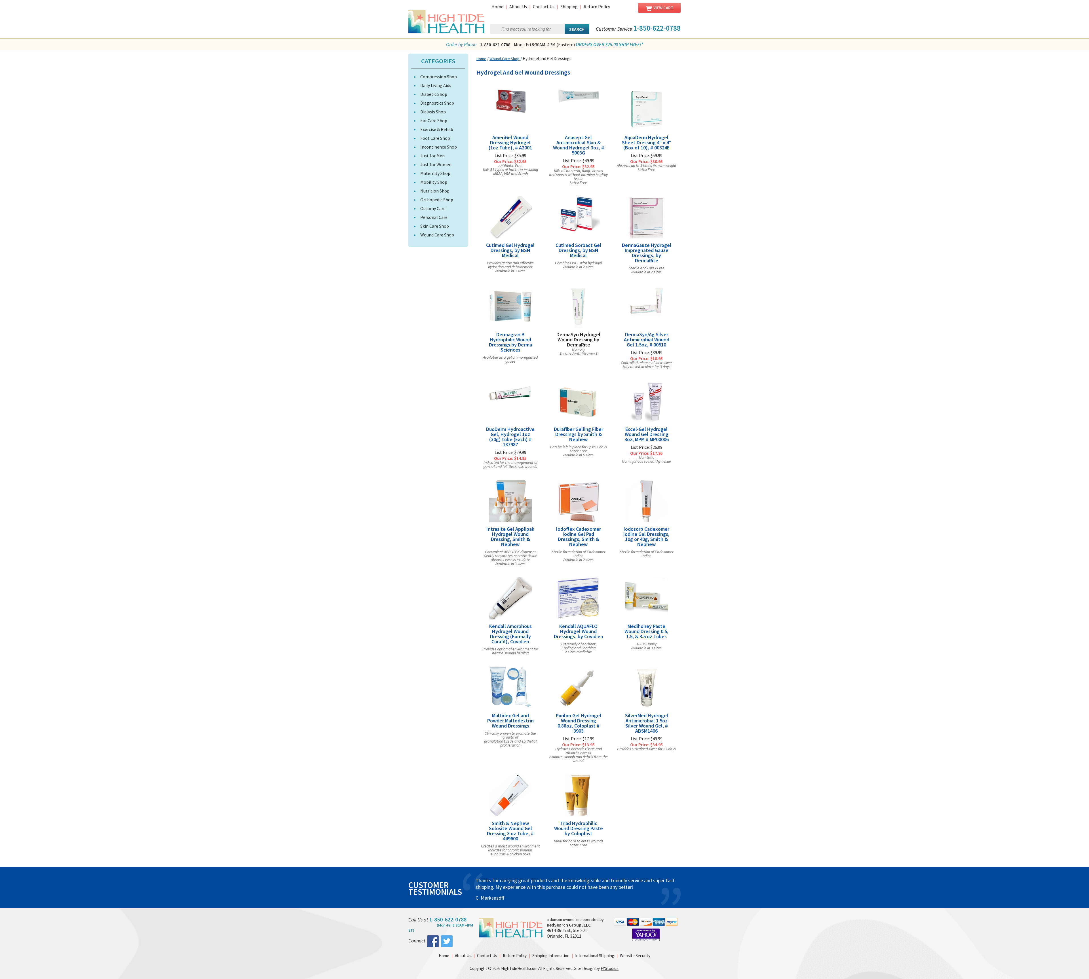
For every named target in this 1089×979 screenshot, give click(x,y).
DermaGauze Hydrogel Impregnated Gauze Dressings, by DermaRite (646, 253)
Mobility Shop (433, 182)
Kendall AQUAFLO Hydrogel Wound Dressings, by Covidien (578, 631)
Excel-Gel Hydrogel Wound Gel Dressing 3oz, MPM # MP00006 (646, 434)
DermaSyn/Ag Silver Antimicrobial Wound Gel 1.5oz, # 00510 (646, 339)
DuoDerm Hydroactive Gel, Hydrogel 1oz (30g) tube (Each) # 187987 (510, 437)
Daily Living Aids (435, 85)
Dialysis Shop (433, 112)
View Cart (663, 7)
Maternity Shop (435, 173)
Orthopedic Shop (436, 199)
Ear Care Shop (433, 120)
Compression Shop (438, 76)
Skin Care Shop (434, 226)
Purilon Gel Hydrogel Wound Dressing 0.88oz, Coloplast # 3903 (578, 723)
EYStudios (610, 975)
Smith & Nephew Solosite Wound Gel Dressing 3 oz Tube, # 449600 (510, 831)
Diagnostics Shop (437, 103)
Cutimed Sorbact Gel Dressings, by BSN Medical (578, 250)
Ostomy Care (433, 208)
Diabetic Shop (433, 94)
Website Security (635, 962)
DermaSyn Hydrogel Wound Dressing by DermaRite (578, 339)
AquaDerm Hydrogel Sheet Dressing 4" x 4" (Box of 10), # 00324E (646, 142)
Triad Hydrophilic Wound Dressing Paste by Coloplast (578, 828)
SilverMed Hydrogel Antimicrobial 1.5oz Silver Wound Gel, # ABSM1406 (646, 723)
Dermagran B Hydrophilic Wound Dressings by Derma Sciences (510, 342)
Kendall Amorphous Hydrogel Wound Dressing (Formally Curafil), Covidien (510, 634)
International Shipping (594, 962)
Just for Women (435, 164)
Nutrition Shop (434, 191)
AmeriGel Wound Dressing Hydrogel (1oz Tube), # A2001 (510, 142)
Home (497, 6)
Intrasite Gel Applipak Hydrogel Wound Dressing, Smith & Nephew (510, 536)
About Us (518, 6)
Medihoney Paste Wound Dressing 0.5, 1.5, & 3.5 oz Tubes (646, 631)
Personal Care (434, 217)
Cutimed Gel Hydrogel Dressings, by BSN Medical (510, 250)
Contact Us (543, 6)
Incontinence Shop (438, 147)
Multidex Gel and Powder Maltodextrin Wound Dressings (510, 720)
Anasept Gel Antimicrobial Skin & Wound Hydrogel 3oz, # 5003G (578, 145)
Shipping (569, 6)
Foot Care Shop (435, 138)
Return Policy (597, 6)
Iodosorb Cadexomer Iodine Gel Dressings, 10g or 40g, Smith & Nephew (646, 536)
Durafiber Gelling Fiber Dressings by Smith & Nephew (578, 434)
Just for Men (432, 155)
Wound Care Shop (437, 235)
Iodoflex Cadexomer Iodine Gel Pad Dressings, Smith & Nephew (578, 536)
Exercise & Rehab (436, 129)
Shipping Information (550, 962)
